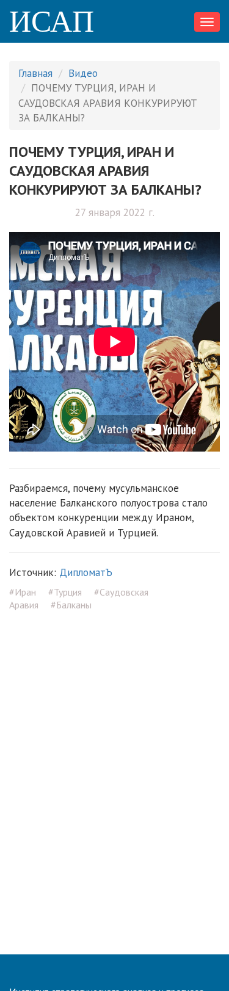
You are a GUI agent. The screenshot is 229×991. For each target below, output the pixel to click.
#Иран (22, 592)
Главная (35, 73)
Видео (83, 73)
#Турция (65, 592)
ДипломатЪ (85, 572)
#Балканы (71, 605)
